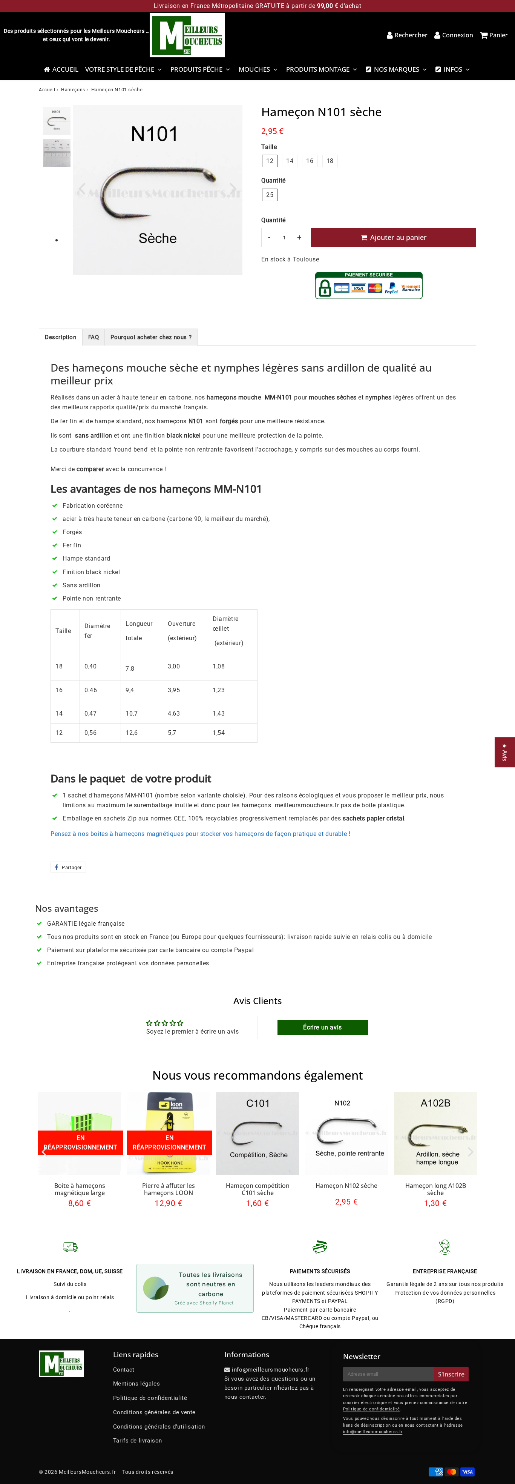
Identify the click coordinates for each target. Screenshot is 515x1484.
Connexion (457, 35)
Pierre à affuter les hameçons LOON (168, 1189)
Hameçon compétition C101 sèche (258, 1189)
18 (330, 160)
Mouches (254, 69)
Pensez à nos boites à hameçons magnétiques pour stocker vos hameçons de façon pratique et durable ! (200, 833)
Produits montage (317, 69)
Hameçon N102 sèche (346, 1185)
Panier (498, 35)
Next (233, 188)
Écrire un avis (322, 1027)
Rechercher (411, 35)
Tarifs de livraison (137, 1440)
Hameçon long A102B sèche (435, 1189)
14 (289, 160)
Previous (82, 188)
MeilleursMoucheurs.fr (87, 1472)
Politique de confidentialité (150, 1398)
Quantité (273, 220)
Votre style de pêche (119, 69)
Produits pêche (196, 69)
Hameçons (73, 89)
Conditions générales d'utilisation (159, 1426)
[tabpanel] (57, 121)
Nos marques (396, 69)
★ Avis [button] (505, 752)
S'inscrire (451, 1374)
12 (269, 160)
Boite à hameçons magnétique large (79, 1189)
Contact (124, 1369)
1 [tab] (56, 240)
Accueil (65, 69)
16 (309, 160)
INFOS (453, 69)
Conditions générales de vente (154, 1412)
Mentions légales (136, 1383)
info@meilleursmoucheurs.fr (373, 1431)
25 (269, 194)
